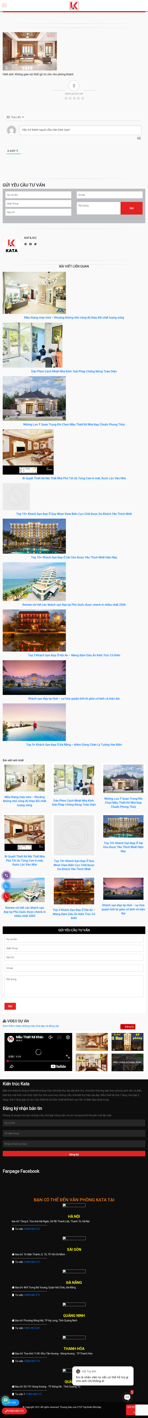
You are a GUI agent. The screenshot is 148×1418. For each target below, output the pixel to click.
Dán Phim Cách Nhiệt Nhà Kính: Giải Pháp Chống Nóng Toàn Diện (74, 371)
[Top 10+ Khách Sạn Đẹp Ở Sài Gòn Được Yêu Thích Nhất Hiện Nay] (34, 536)
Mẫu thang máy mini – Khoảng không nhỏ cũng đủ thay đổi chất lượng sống (74, 317)
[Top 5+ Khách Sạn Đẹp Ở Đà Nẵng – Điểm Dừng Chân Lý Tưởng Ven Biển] (34, 722)
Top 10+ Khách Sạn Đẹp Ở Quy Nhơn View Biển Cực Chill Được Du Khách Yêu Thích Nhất (74, 514)
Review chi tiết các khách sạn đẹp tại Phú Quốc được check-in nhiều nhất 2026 (74, 604)
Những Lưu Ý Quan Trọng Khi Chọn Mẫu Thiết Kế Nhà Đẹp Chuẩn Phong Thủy (74, 424)
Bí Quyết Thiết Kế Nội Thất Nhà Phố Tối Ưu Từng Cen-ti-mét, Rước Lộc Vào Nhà (74, 478)
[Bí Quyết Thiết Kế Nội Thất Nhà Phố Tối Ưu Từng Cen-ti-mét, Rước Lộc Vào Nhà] (28, 451)
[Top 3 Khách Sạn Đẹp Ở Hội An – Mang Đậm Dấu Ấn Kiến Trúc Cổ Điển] (34, 630)
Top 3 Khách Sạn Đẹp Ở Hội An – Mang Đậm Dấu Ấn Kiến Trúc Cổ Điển (74, 655)
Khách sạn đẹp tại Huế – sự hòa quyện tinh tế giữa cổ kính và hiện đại (74, 698)
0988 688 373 (32, 1228)
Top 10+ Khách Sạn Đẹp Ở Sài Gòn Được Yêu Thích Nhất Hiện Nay (74, 557)
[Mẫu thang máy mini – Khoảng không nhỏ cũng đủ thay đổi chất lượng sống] (34, 292)
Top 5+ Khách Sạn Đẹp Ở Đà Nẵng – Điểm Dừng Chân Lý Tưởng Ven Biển (74, 744)
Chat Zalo (10, 1402)
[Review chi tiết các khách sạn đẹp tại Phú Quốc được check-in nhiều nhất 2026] (34, 581)
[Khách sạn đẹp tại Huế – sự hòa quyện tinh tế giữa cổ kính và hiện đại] (34, 677)
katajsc (30, 237)
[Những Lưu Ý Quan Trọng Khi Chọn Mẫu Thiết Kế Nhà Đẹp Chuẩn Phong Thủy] (34, 398)
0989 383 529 (32, 1328)
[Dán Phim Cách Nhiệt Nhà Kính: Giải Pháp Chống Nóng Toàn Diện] (32, 344)
